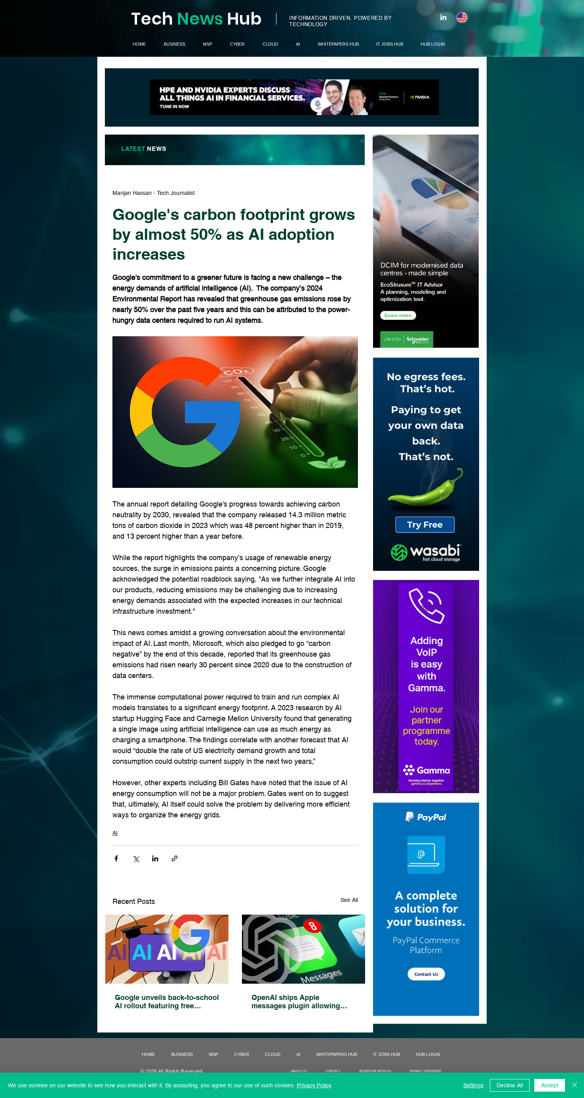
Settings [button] (473, 1085)
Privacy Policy (314, 1085)
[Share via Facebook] (116, 858)
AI (115, 833)
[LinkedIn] (443, 17)
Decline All (510, 1085)
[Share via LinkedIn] (155, 858)
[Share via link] (174, 858)
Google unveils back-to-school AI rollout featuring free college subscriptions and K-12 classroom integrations (167, 1001)
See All (349, 900)
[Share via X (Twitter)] (135, 858)
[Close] (574, 1085)
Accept (549, 1085)
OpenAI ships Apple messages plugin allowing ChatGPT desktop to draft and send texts (302, 1001)
